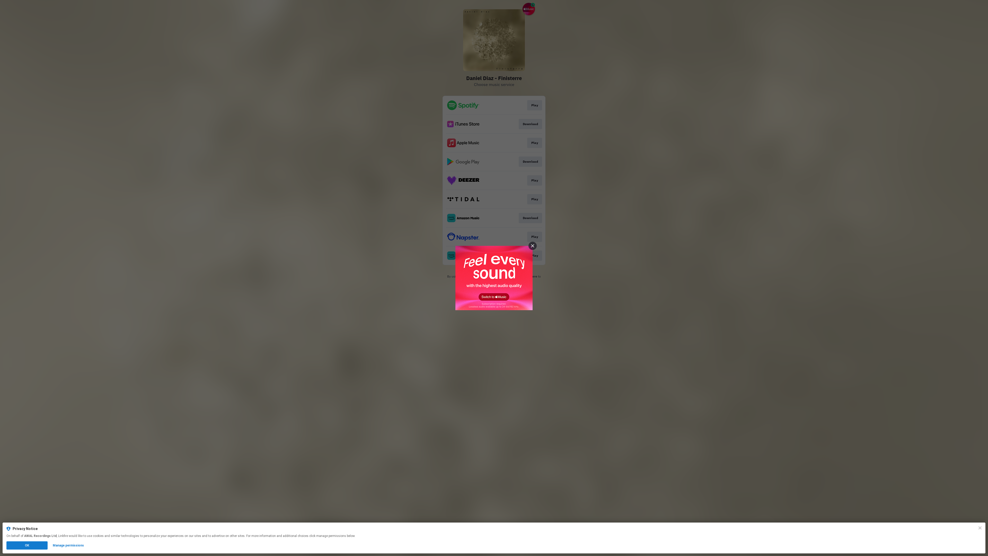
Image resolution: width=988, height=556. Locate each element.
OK (27, 545)
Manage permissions (68, 545)
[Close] (980, 528)
